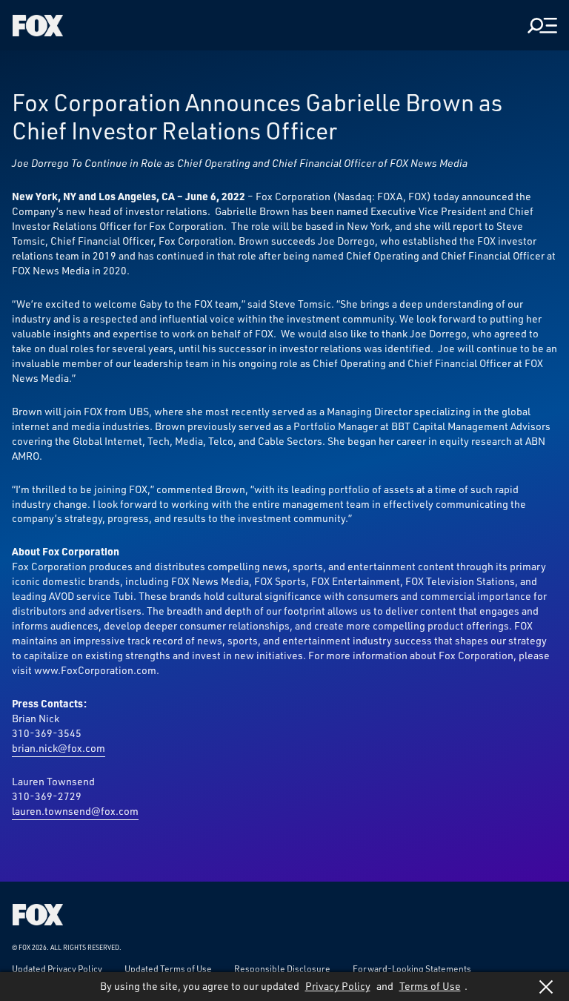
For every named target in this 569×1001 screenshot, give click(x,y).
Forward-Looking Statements (412, 968)
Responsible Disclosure (282, 968)
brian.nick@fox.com (58, 748)
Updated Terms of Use (168, 968)
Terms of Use (430, 986)
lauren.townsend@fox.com (75, 811)
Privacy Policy (337, 986)
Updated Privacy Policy (57, 968)
